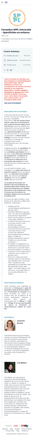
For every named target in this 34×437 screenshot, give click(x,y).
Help (18, 431)
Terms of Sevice (26, 429)
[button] (2, 2)
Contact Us (24, 431)
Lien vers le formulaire (12, 103)
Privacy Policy (10, 431)
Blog (11, 429)
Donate (17, 429)
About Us (5, 429)
